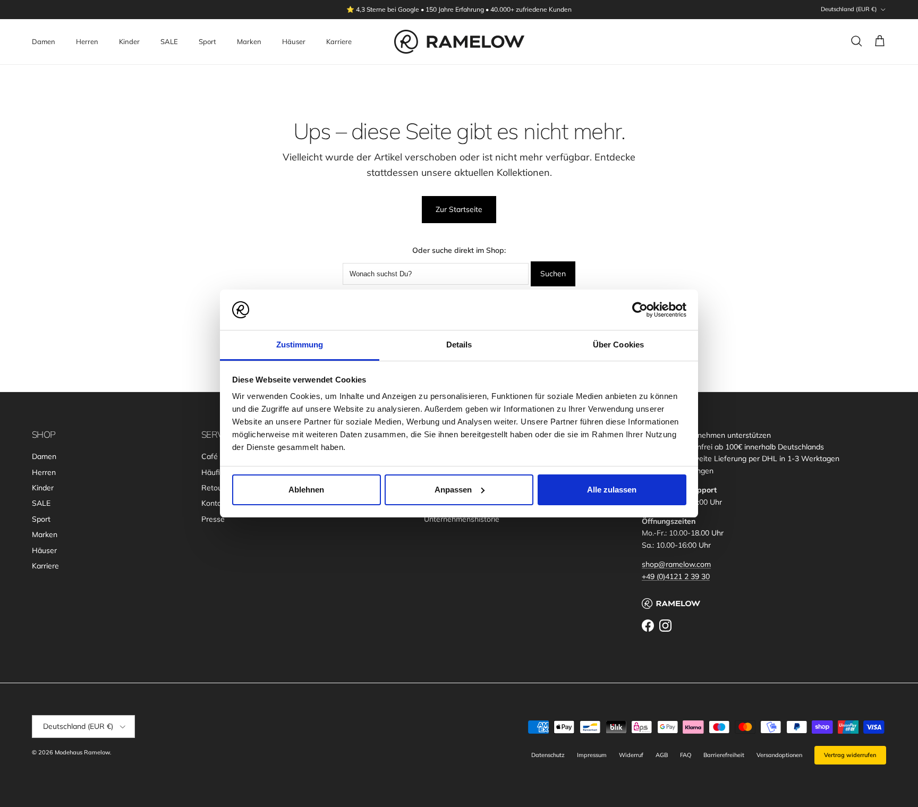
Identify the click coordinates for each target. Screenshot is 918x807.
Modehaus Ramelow (82, 752)
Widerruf (631, 755)
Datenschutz (548, 755)
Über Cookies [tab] (618, 344)
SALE (169, 41)
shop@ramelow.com (676, 564)
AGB (662, 755)
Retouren (217, 487)
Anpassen (453, 489)
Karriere (339, 41)
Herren (87, 41)
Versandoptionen (779, 755)
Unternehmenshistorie (461, 519)
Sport (207, 41)
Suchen (553, 273)
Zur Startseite (459, 209)
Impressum (592, 755)
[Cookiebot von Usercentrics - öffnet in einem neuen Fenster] (639, 310)
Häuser (293, 41)
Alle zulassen (611, 489)
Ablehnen (306, 489)
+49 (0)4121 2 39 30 (676, 576)
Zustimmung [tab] (300, 344)
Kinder (129, 41)
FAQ (685, 755)
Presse (213, 519)
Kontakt (214, 503)
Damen (43, 41)
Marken (249, 41)
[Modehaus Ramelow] (459, 42)
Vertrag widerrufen (850, 755)
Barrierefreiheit (723, 755)
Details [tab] (459, 344)
